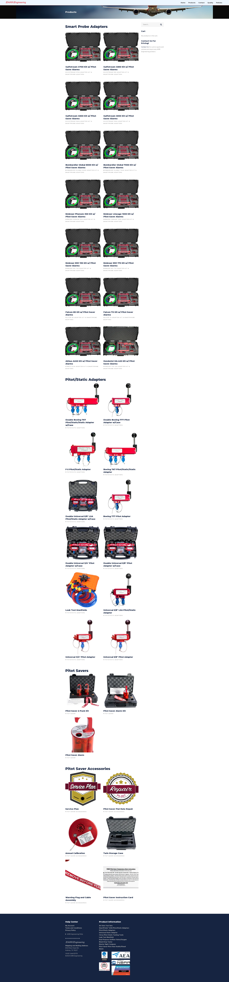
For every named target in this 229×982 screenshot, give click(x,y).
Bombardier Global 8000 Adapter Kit (81, 170)
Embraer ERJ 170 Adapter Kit (115, 268)
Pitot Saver (70, 713)
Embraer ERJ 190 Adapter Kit (77, 268)
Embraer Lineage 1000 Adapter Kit (117, 219)
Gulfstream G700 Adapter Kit (78, 72)
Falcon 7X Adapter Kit (112, 317)
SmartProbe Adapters (74, 74)
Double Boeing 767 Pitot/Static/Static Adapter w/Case (79, 422)
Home (153, 12)
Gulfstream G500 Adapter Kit (115, 121)
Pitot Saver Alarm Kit (114, 711)
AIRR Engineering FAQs (75, 934)
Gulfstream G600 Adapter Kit (78, 121)
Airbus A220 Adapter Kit (75, 366)
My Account (69, 925)
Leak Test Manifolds (76, 610)
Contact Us (145, 47)
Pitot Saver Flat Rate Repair (118, 809)
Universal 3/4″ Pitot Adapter (80, 657)
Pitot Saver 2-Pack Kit (77, 711)
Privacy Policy (70, 930)
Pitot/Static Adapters (75, 428)
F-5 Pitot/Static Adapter (78, 469)
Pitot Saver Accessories (76, 811)
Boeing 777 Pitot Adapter (117, 516)
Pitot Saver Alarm (74, 755)
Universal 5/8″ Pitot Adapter (118, 657)
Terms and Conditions (73, 928)
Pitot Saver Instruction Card (118, 897)
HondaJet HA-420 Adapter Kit (115, 366)
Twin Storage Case (113, 853)
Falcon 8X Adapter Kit (75, 317)
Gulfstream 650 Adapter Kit (115, 72)
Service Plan (72, 809)
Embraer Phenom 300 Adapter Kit (79, 219)
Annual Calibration (75, 853)
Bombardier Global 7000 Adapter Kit (119, 170)
